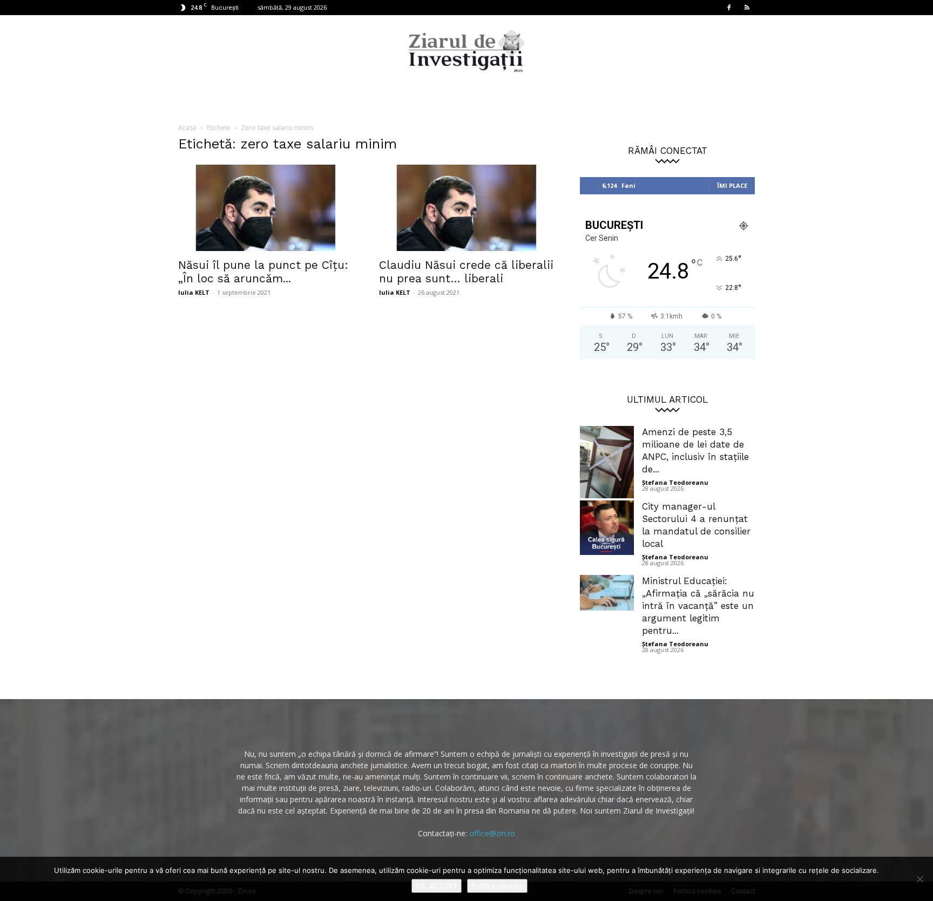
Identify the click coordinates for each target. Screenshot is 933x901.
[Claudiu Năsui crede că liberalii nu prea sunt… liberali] (466, 208)
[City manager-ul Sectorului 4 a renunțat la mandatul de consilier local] (607, 527)
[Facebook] (729, 7)
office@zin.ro (492, 833)
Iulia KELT (193, 292)
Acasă (187, 127)
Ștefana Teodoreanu (675, 482)
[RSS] (747, 7)
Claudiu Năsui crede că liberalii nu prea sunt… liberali (466, 271)
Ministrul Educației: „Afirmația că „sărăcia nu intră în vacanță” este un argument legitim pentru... (698, 605)
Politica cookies (497, 886)
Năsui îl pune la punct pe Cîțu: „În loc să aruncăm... (263, 271)
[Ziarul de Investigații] (466, 50)
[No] (919, 878)
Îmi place (732, 185)
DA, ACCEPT (436, 886)
